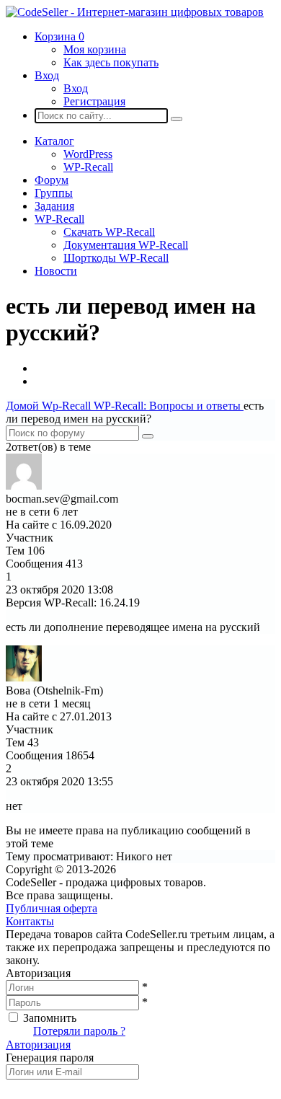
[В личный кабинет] (24, 486)
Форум (51, 180)
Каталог (54, 141)
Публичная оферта (51, 908)
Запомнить (49, 1018)
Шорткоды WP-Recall (116, 258)
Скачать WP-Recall (109, 232)
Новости (56, 271)
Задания (54, 206)
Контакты (30, 921)
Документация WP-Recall (125, 245)
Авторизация (38, 1044)
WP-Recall (88, 167)
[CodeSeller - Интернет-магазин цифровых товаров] (135, 12)
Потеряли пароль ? (79, 1031)
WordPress (87, 154)
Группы (54, 193)
